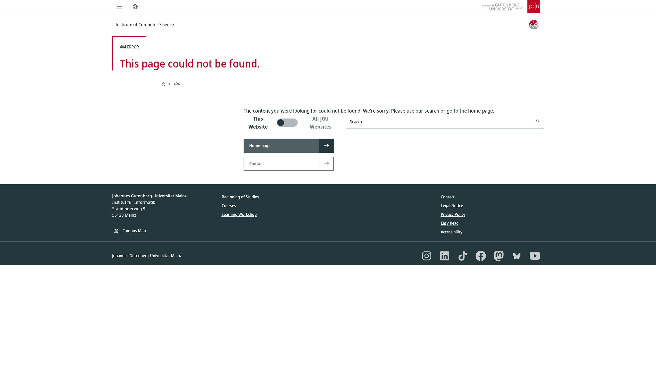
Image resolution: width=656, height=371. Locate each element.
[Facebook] (481, 256)
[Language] (135, 6)
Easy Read (450, 223)
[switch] (292, 123)
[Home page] (163, 84)
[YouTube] (535, 256)
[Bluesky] (517, 256)
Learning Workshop (239, 214)
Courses (229, 205)
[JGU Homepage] (511, 6)
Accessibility (451, 232)
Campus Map (134, 230)
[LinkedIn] (444, 256)
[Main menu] (120, 6)
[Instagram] (426, 256)
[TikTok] (463, 256)
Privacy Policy (453, 214)
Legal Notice (452, 205)
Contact (448, 197)
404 (177, 83)
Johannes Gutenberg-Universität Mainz (147, 255)
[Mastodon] (499, 256)
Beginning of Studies (240, 197)
